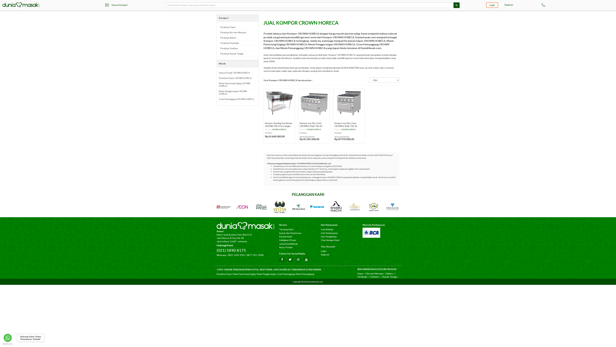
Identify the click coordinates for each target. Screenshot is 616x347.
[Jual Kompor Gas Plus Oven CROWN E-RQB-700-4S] (349, 103)
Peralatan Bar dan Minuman (233, 32)
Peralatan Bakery (228, 37)
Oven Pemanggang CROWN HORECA (236, 99)
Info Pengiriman (329, 236)
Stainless (375, 276)
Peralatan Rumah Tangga (232, 53)
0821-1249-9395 (236, 255)
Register (509, 4)
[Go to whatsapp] (8, 338)
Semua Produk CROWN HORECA (234, 72)
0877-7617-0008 (255, 255)
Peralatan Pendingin (229, 43)
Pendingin (362, 276)
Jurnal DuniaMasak (288, 243)
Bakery (389, 273)
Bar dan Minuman (375, 273)
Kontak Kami (285, 236)
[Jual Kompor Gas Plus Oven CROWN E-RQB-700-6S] (314, 103)
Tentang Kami (286, 229)
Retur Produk (286, 247)
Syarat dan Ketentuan (290, 233)
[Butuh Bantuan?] (551, 5)
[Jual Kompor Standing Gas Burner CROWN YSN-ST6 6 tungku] (279, 103)
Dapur (360, 273)
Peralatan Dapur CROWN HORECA (235, 78)
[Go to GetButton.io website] (8, 344)
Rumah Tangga (389, 276)
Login (492, 5)
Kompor (268, 133)
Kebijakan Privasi (287, 240)
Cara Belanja (327, 229)
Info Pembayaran (329, 233)
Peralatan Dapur (228, 27)
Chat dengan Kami (330, 240)
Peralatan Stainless (229, 48)
